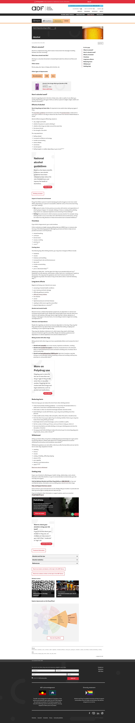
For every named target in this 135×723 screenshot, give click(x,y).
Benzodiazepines (37, 76)
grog (42, 653)
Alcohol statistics (37, 560)
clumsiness (40, 649)
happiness (54, 649)
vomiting (100, 649)
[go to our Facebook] (89, 713)
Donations (100, 669)
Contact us (100, 667)
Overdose (86, 57)
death (51, 649)
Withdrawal (86, 64)
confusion (47, 649)
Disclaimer (34, 717)
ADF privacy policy (43, 678)
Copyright (40, 717)
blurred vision (34, 649)
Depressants (58, 20)
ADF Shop (100, 671)
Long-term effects (88, 59)
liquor (48, 653)
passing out (73, 649)
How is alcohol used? (89, 52)
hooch (45, 653)
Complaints (45, 717)
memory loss (68, 649)
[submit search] (55, 28)
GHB (47, 76)
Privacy (50, 717)
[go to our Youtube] (93, 713)
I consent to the (40, 678)
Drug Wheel (48, 20)
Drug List (37, 20)
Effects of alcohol (88, 55)
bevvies (33, 653)
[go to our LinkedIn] (98, 713)
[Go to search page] (102, 9)
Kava (53, 76)
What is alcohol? (88, 50)
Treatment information (38, 550)
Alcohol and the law (38, 556)
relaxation (78, 649)
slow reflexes (86, 649)
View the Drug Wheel (55, 638)
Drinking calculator (38, 193)
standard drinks (65, 113)
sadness (81, 649)
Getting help (87, 66)
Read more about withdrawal (39, 467)
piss (52, 653)
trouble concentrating (93, 649)
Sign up (73, 678)
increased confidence (61, 649)
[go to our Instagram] (102, 713)
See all (89, 1)
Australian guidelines (39, 113)
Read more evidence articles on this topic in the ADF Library (48, 573)
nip (50, 653)
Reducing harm (88, 61)
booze (36, 653)
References (36, 563)
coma (43, 649)
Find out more (39, 513)
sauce (55, 653)
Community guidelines (58, 717)
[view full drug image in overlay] (92, 32)
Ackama (101, 717)
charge (39, 653)
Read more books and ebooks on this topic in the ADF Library (48, 569)
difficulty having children (40, 294)
